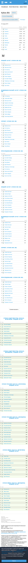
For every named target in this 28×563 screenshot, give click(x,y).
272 (26, 410)
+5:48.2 (20, 42)
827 (26, 500)
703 (25, 65)
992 (26, 373)
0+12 (24, 33)
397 (25, 83)
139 (25, 293)
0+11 (24, 35)
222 (25, 272)
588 (25, 71)
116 (25, 102)
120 (25, 233)
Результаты (14, 7)
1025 (27, 337)
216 (25, 155)
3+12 (24, 42)
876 (26, 465)
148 (25, 96)
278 (26, 406)
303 (26, 436)
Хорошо (14, 560)
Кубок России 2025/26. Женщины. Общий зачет (14, 417)
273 (26, 441)
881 (26, 498)
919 (26, 344)
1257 (27, 357)
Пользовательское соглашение (8, 520)
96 (25, 236)
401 (25, 211)
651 (26, 504)
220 (25, 282)
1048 (27, 335)
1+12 (24, 40)
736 (26, 469)
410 (25, 125)
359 (25, 254)
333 (26, 430)
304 (26, 434)
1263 (27, 456)
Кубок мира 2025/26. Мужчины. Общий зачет (14, 450)
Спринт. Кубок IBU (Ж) (9, 247)
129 (25, 300)
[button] (5, 13)
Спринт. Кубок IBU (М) (9, 121)
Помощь (3, 516)
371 (26, 427)
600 (26, 509)
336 (25, 259)
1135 (27, 489)
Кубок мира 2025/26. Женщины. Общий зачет (14, 483)
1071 (27, 333)
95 (25, 111)
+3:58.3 (20, 35)
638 (25, 69)
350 (25, 130)
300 (25, 261)
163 (25, 224)
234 (25, 141)
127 (25, 100)
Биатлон (23, 7)
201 (25, 146)
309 (26, 432)
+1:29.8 (20, 33)
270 (25, 137)
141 (25, 164)
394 (25, 85)
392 (25, 252)
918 (26, 463)
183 (25, 286)
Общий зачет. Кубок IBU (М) (11, 60)
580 (25, 198)
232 (25, 143)
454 (25, 209)
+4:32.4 (20, 38)
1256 (27, 359)
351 (26, 397)
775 (25, 191)
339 (25, 134)
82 (25, 242)
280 (25, 265)
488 (25, 202)
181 (25, 288)
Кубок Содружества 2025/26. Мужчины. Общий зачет (14, 319)
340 (25, 132)
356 (25, 256)
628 (25, 193)
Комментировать (14, 309)
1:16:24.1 (21, 29)
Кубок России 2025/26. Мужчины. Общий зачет (14, 384)
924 (26, 342)
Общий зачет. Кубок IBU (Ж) (11, 187)
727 (26, 472)
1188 (27, 326)
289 (26, 439)
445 (25, 78)
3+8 (23, 38)
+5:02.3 (20, 40)
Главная (4, 7)
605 (25, 196)
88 (25, 240)
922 (26, 495)
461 (25, 207)
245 (25, 268)
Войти (25, 3)
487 (25, 76)
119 (25, 175)
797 (26, 467)
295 (25, 263)
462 (26, 392)
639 (25, 67)
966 (26, 377)
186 (25, 157)
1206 (27, 324)
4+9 (23, 44)
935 (26, 340)
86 (25, 116)
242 (25, 139)
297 (26, 401)
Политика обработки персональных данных (11, 522)
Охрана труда (4, 521)
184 (25, 222)
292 (26, 403)
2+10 (24, 31)
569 (25, 74)
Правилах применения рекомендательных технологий (13, 532)
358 (25, 128)
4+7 (23, 49)
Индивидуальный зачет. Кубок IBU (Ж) (13, 217)
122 (25, 173)
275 (26, 408)
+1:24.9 (20, 31)
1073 (27, 364)
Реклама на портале (5, 519)
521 (26, 423)
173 (25, 160)
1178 (27, 328)
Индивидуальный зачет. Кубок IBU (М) (13, 91)
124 (25, 231)
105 (25, 107)
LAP (20, 44)
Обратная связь (4, 517)
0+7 (23, 29)
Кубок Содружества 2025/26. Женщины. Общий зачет (14, 352)
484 (26, 425)
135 (25, 229)
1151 (27, 361)
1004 (27, 370)
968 (26, 375)
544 (25, 200)
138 (25, 166)
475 (25, 205)
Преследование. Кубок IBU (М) (12, 151)
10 (1, 49)
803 (26, 502)
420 (26, 394)
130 (25, 297)
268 (26, 443)
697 (26, 476)
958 (26, 491)
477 (26, 390)
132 (25, 169)
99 (25, 109)
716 (26, 474)
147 (25, 162)
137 (25, 98)
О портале (3, 518)
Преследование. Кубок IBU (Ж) (12, 277)
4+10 (24, 47)
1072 (27, 331)
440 (25, 80)
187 (25, 284)
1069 (27, 366)
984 (26, 458)
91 (25, 238)
